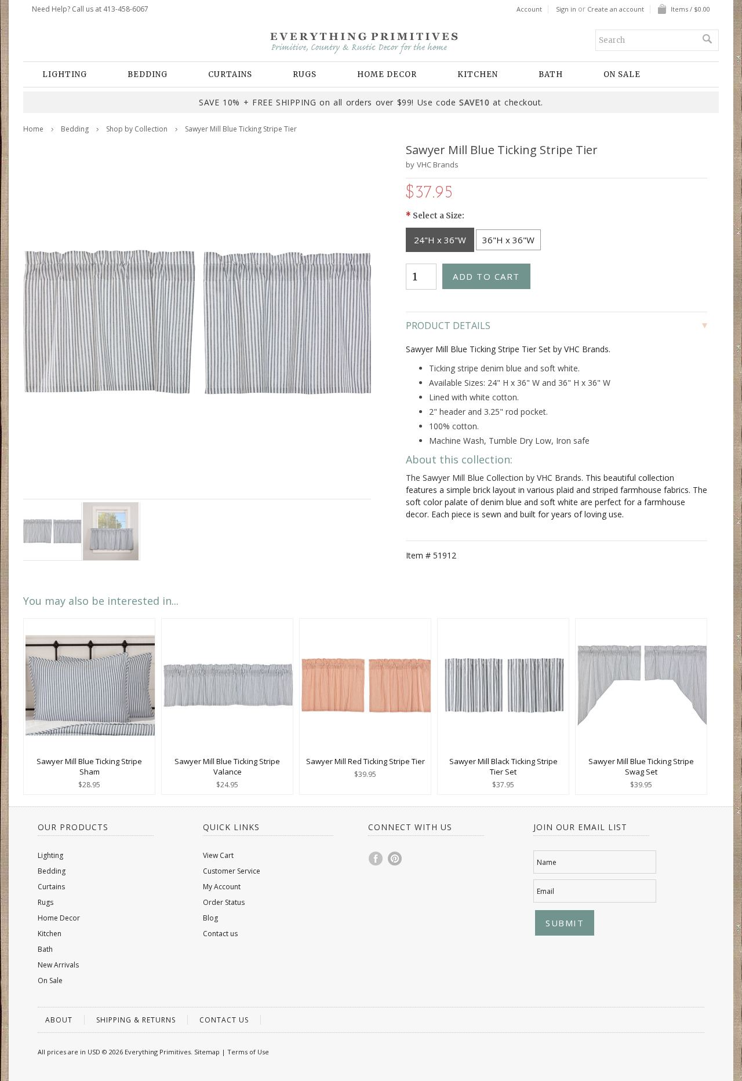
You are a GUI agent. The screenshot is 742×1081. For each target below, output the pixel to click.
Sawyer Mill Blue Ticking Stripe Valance (227, 766)
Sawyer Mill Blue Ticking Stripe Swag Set (641, 766)
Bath (551, 74)
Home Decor (387, 74)
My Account (222, 887)
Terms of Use (248, 1051)
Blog (210, 918)
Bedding (148, 74)
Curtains (230, 74)
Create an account (615, 9)
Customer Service (231, 871)
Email (545, 891)
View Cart (218, 855)
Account (529, 9)
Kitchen (477, 74)
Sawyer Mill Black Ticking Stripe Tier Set (503, 766)
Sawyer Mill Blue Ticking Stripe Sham (89, 766)
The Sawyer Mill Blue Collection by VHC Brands (493, 477)
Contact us (220, 933)
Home (33, 129)
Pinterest (395, 858)
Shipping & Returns (136, 1020)
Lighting (64, 74)
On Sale (622, 74)
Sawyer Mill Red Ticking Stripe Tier (365, 761)
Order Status (224, 902)
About (58, 1020)
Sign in (566, 9)
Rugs (305, 74)
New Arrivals (58, 965)
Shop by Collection (137, 129)
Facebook (376, 858)
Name (546, 862)
